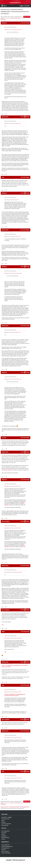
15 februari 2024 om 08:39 (17, 273)
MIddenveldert (6, 29)
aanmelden (27, 5)
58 (2, 19)
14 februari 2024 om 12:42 (16, 236)
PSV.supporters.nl (5, 848)
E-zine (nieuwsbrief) (6, 823)
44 (13, 18)
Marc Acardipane (5, 521)
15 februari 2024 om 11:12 (16, 332)
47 (17, 18)
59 (3, 19)
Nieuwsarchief (5, 825)
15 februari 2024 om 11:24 (17, 379)
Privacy (3, 834)
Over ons (4, 828)
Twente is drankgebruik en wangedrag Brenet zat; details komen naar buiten (14, 695)
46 (15, 18)
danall (3, 631)
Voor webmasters (6, 831)
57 (1, 19)
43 (12, 18)
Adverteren (4, 836)
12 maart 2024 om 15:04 (17, 486)
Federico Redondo (8, 470)
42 (10, 18)
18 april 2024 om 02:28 (17, 737)
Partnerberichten (5, 837)
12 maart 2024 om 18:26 (17, 572)
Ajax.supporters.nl (6, 844)
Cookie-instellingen (6, 853)
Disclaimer (4, 832)
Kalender (4, 822)
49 (19, 18)
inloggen (21, 5)
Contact (3, 839)
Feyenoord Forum (5, 9)
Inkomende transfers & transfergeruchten (19, 807)
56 (22, 18)
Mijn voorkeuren (5, 851)
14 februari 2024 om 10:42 (16, 123)
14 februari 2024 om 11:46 (14, 199)
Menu (5, 5)
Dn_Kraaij (4, 437)
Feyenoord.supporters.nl (7, 846)
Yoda (3, 177)
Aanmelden (4, 817)
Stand (3, 820)
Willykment (4, 23)
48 (18, 18)
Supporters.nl (5, 841)
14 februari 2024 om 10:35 (17, 29)
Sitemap (3, 849)
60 (5, 19)
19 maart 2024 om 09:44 (18, 638)
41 (9, 18)
